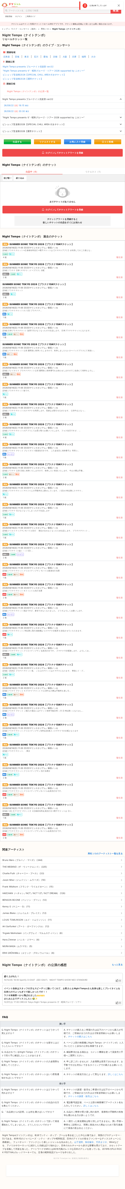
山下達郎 (78, 1142)
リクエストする (47, 141)
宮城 (17, 56)
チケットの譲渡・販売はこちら (83, 1096)
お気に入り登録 (78, 141)
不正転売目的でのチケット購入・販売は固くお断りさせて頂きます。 (62, 1168)
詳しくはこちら (115, 1074)
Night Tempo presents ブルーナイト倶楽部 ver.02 (28, 66)
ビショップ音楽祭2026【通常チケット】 (23, 78)
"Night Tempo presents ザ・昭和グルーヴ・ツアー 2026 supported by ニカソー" (44, 70)
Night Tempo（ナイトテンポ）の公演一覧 (28, 91)
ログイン (18, 16)
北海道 (6, 56)
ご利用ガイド (30, 16)
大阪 (65, 56)
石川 (36, 56)
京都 (55, 56)
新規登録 (8, 16)
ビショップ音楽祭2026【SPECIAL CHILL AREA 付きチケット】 (34, 74)
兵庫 (74, 56)
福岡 (84, 56)
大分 (93, 56)
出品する (17, 141)
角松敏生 (89, 1142)
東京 (26, 56)
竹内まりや (101, 1142)
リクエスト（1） (93, 171)
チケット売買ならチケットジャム (11, 5)
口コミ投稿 (107, 141)
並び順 (7, 178)
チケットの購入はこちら (80, 1036)
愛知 (45, 56)
